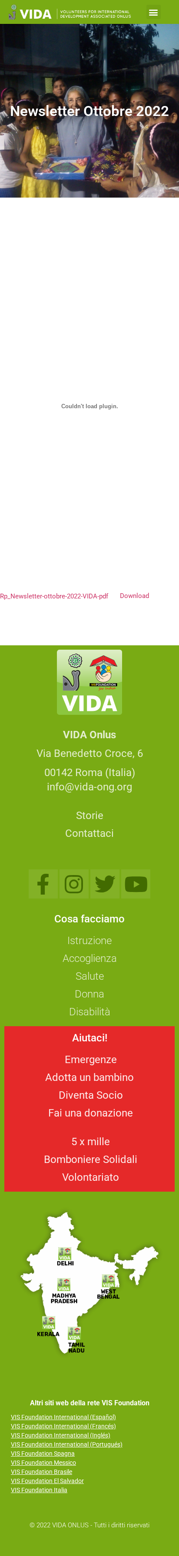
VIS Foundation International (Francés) (63, 1426)
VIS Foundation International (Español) (63, 1417)
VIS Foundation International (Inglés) (60, 1435)
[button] (153, 12)
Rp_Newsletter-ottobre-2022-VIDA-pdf (54, 596)
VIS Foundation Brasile (41, 1471)
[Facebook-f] (43, 884)
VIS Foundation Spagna (43, 1453)
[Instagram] (74, 884)
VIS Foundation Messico (43, 1462)
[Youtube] (135, 884)
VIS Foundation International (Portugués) (67, 1444)
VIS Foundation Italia (39, 1490)
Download (134, 596)
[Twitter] (104, 884)
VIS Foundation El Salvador (47, 1480)
